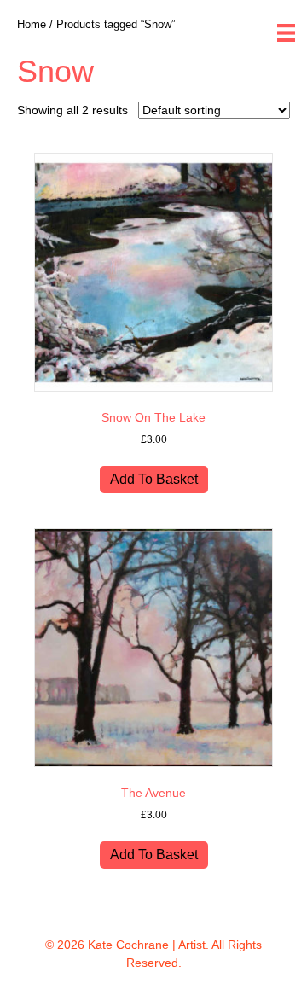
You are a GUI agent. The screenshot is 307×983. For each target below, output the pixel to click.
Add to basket (154, 479)
